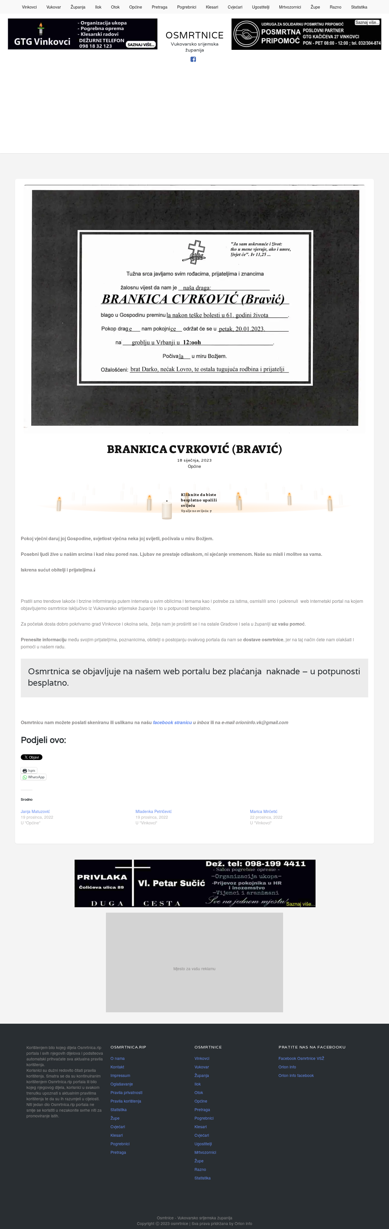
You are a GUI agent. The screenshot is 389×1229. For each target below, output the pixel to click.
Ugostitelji (260, 7)
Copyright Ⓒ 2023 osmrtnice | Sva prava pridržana (183, 1223)
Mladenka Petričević (154, 811)
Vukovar (53, 7)
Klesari (212, 7)
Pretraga (159, 7)
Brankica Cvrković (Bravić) (194, 449)
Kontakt (117, 1067)
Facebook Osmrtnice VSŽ (301, 1058)
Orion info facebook (296, 1075)
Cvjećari (235, 7)
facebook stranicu (173, 722)
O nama (117, 1058)
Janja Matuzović (35, 811)
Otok (115, 7)
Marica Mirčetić (263, 811)
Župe (315, 7)
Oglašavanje (121, 1084)
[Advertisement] (194, 113)
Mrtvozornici (290, 7)
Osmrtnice (194, 35)
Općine (135, 7)
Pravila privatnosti (126, 1092)
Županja (78, 7)
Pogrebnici (186, 7)
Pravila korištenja (125, 1101)
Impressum (120, 1075)
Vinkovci (29, 7)
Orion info (287, 1067)
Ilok (98, 7)
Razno (335, 7)
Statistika (359, 7)
